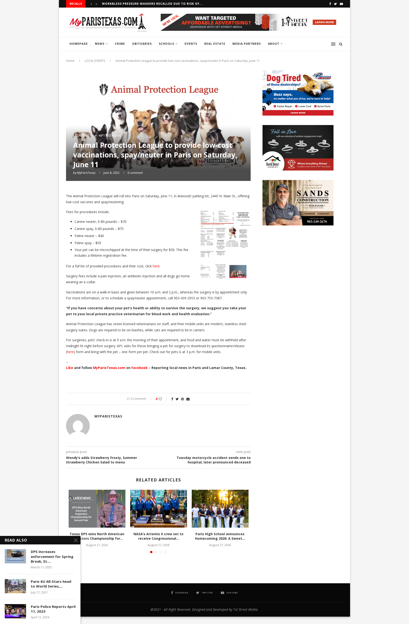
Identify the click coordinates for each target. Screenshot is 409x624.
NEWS (99, 44)
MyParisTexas (86, 173)
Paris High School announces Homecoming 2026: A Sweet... (220, 536)
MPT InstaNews (110, 135)
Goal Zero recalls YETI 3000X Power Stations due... (149, 4)
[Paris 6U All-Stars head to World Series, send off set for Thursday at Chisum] (15, 586)
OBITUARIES (142, 44)
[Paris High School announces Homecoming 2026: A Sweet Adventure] (220, 509)
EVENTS (191, 44)
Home (70, 60)
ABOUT (273, 44)
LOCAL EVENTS (95, 60)
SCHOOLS (166, 44)
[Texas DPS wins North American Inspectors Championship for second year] (97, 509)
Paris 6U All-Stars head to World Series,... (51, 583)
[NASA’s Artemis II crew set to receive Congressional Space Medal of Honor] (158, 509)
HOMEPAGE (79, 44)
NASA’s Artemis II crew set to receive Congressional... (158, 536)
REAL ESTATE (214, 44)
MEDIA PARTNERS (246, 44)
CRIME (120, 44)
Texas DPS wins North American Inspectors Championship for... (97, 536)
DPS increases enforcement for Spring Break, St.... (52, 556)
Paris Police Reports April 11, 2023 (53, 609)
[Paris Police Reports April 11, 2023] (15, 611)
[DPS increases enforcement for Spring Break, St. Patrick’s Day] (15, 556)
